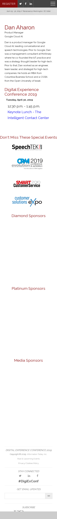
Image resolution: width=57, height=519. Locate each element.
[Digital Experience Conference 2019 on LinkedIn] (29, 475)
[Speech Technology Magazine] (17, 414)
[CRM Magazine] (40, 373)
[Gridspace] (28, 245)
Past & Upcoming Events (28, 459)
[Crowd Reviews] (40, 387)
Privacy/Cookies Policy (28, 463)
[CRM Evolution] (27, 171)
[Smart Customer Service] (40, 401)
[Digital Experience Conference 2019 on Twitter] (20, 475)
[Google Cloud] (28, 230)
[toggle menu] (53, 4)
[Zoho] (28, 274)
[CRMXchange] (17, 387)
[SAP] (28, 324)
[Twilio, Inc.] (28, 259)
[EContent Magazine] (17, 401)
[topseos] (40, 414)
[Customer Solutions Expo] (27, 206)
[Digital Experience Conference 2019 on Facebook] (37, 475)
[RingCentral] (28, 304)
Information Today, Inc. (37, 454)
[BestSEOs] (17, 373)
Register (8, 3)
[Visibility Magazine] (28, 428)
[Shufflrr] (28, 343)
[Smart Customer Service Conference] (27, 190)
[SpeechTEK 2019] (27, 151)
